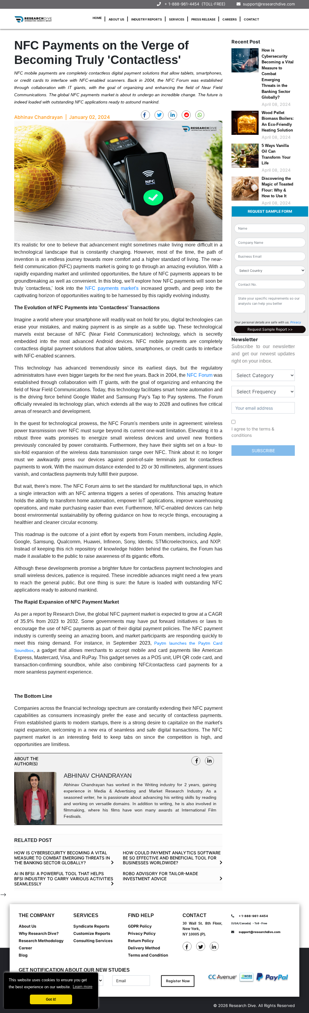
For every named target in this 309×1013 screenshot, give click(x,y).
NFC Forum (199, 375)
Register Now (178, 981)
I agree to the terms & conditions (252, 432)
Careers (229, 19)
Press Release (203, 19)
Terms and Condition (148, 955)
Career (25, 947)
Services (176, 19)
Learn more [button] (82, 986)
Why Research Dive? (39, 933)
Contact (251, 19)
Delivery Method (144, 947)
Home (97, 18)
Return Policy (141, 940)
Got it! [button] (51, 999)
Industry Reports (146, 19)
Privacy (295, 322)
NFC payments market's (112, 288)
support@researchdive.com (268, 4)
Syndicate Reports (91, 926)
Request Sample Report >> (270, 329)
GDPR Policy (140, 926)
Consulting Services (93, 940)
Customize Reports (91, 933)
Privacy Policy (142, 933)
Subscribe (263, 450)
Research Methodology (41, 940)
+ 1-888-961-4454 (181, 4)
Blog (23, 955)
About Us (116, 19)
